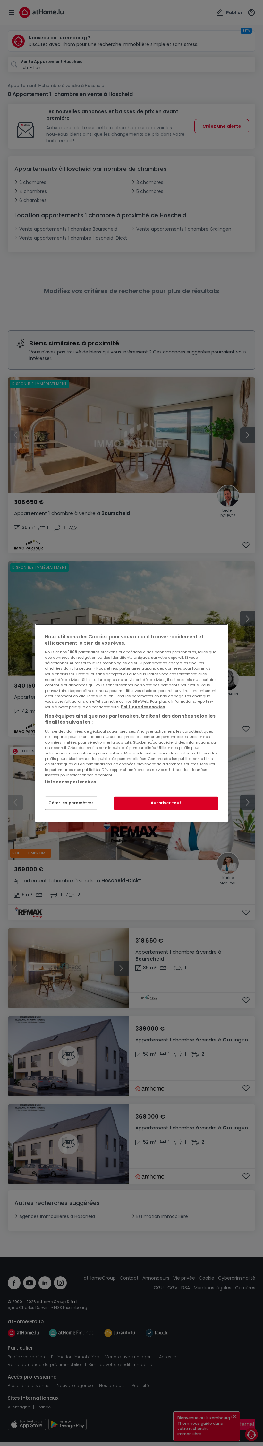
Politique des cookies (143, 707)
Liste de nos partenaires (70, 782)
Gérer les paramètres (71, 803)
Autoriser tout (166, 803)
